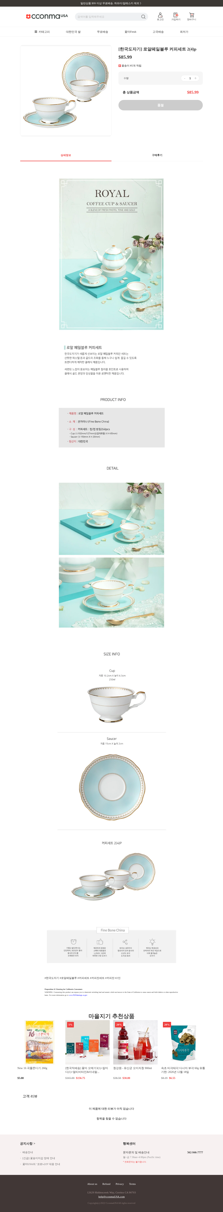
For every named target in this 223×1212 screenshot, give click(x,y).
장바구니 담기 (40, 1077)
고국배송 (158, 31)
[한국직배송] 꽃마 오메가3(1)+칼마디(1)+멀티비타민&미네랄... (86, 1070)
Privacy (120, 1184)
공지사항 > (27, 1143)
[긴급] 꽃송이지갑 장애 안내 (38, 1158)
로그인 (160, 19)
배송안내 (27, 1152)
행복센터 (129, 1143)
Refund (106, 1184)
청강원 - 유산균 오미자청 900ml (132, 1068)
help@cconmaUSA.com (111, 1196)
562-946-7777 (195, 1152)
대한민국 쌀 (73, 31)
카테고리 (44, 31)
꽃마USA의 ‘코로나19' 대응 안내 (41, 1164)
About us (92, 1184)
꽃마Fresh (130, 31)
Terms (132, 1184)
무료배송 (102, 31)
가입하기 (175, 19)
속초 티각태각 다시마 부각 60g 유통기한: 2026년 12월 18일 (183, 1070)
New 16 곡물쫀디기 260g (32, 1068)
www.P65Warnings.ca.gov (78, 995)
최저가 (184, 31)
